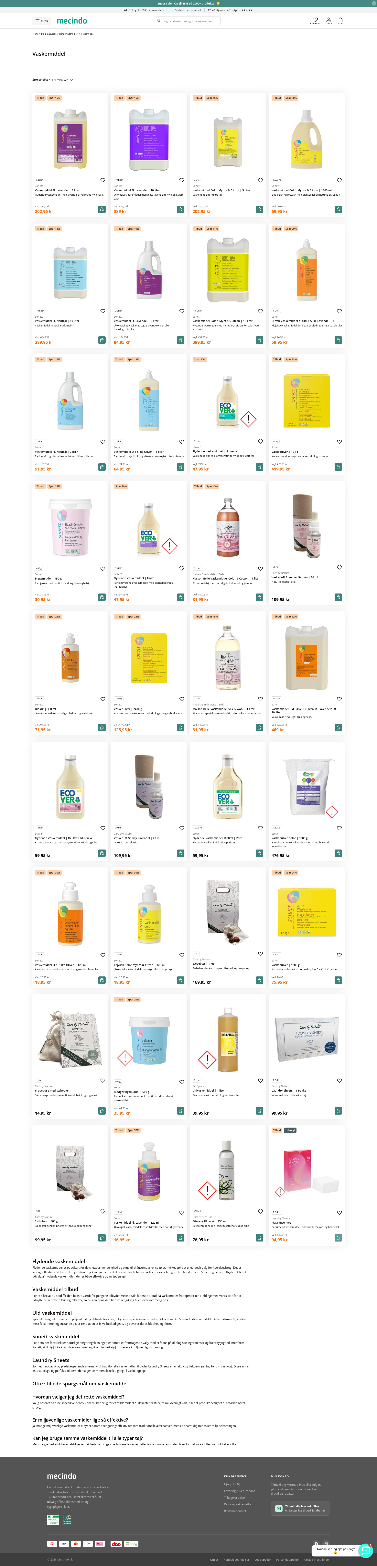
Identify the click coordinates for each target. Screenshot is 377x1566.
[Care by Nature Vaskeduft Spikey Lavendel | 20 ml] (149, 787)
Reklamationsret (235, 1511)
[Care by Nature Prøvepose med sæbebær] (70, 1039)
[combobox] (188, 21)
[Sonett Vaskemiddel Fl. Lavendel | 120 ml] (149, 1171)
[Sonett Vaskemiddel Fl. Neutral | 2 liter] (70, 400)
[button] (341, 21)
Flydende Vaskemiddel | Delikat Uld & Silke (64, 838)
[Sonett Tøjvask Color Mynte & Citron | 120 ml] (149, 914)
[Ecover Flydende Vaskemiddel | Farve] (149, 527)
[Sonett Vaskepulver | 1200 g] (307, 914)
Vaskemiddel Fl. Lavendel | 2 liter (136, 321)
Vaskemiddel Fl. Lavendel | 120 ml (136, 1222)
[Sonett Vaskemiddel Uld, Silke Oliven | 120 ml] (70, 914)
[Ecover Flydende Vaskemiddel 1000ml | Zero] (228, 787)
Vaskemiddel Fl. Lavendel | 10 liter (137, 190)
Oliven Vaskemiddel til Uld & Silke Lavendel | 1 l (304, 321)
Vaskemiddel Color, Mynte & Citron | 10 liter (223, 321)
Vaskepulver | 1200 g (286, 965)
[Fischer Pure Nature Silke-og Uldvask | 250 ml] (228, 1170)
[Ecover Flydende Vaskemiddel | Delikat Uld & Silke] (70, 787)
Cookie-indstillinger (317, 1559)
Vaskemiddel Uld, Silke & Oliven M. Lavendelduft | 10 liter (305, 710)
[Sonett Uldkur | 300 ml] (70, 658)
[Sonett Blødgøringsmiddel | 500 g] (149, 1040)
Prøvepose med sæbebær (52, 1090)
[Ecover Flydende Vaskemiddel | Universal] (228, 400)
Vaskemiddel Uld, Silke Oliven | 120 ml (60, 965)
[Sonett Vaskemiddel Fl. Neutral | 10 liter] (70, 270)
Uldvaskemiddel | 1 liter (209, 1090)
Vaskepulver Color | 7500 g (290, 838)
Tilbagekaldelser (235, 1497)
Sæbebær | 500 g (46, 1221)
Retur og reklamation (238, 1504)
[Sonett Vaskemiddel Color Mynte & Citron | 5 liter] (228, 139)
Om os (214, 1559)
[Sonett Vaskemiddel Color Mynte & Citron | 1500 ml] (307, 139)
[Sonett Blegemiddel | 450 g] (70, 527)
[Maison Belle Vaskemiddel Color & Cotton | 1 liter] (228, 527)
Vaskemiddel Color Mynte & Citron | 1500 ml (302, 190)
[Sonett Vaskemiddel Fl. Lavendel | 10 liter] (149, 139)
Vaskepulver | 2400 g (128, 709)
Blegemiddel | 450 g (48, 578)
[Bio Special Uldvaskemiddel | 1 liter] (228, 1039)
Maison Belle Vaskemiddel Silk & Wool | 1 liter (223, 709)
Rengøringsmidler (68, 33)
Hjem (35, 33)
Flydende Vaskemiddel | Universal (215, 451)
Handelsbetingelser (236, 1559)
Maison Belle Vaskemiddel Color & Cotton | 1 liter (226, 578)
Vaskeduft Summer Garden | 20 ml (295, 577)
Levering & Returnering (239, 1491)
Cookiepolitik (262, 1559)
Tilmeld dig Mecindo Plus (288, 1484)
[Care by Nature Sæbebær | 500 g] (70, 1170)
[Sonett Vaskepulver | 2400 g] (149, 658)
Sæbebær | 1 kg (203, 963)
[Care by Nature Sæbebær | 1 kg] (228, 912)
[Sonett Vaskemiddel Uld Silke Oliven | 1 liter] (149, 400)
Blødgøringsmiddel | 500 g (131, 1092)
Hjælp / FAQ (232, 1484)
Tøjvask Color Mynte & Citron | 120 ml (139, 965)
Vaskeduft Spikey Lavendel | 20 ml (137, 838)
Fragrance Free (281, 1222)
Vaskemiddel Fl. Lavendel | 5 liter (57, 190)
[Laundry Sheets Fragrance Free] (307, 1171)
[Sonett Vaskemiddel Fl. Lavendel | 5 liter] (70, 139)
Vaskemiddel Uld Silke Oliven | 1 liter (139, 452)
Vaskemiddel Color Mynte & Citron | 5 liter (221, 190)
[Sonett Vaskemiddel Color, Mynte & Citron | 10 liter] (228, 270)
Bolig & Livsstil (48, 33)
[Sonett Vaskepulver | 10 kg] (307, 400)
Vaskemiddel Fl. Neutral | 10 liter (57, 321)
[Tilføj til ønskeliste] (103, 180)
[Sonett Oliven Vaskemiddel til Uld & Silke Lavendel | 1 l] (307, 270)
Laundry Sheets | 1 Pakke (289, 1090)
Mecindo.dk (65, 1559)
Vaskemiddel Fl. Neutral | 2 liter (56, 452)
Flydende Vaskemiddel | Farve (134, 578)
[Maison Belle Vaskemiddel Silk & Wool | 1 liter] (228, 658)
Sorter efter (41, 79)
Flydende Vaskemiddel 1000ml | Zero (217, 838)
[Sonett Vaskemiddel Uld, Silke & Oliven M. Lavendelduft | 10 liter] (307, 658)
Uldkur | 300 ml (45, 709)
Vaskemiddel (87, 33)
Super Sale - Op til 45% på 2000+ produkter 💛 (188, 3)
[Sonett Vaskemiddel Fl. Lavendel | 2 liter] (149, 270)
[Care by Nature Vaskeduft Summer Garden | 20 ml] (307, 526)
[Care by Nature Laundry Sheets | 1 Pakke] (307, 1039)
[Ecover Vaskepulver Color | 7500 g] (307, 787)
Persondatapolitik (287, 1559)
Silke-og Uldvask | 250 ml (209, 1221)
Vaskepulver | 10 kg (285, 452)
